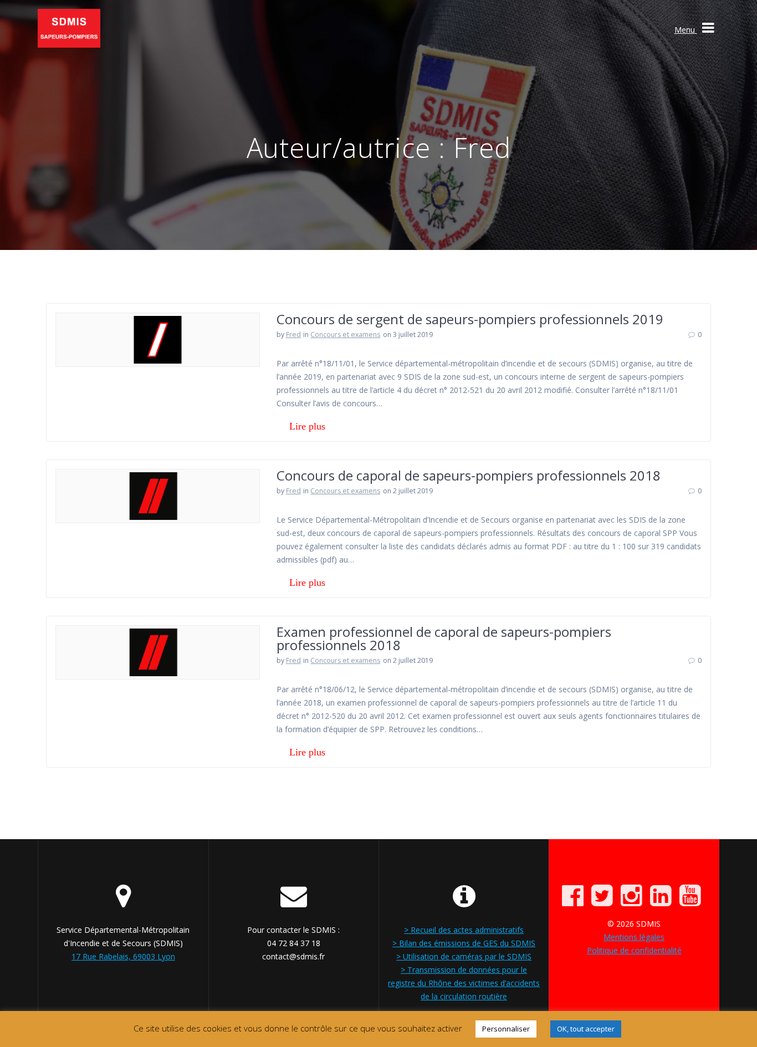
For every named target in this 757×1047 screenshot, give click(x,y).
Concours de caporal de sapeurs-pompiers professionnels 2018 (469, 475)
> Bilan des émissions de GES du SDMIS (463, 943)
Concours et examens (345, 334)
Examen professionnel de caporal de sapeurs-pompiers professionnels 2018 (444, 638)
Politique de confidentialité (634, 950)
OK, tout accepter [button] (586, 1029)
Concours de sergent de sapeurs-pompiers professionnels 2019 (470, 319)
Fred (293, 334)
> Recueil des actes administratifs (464, 930)
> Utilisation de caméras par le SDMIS (463, 956)
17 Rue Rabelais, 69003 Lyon (123, 956)
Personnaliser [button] (506, 1029)
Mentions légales (633, 937)
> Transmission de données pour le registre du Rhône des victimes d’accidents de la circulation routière (464, 983)
